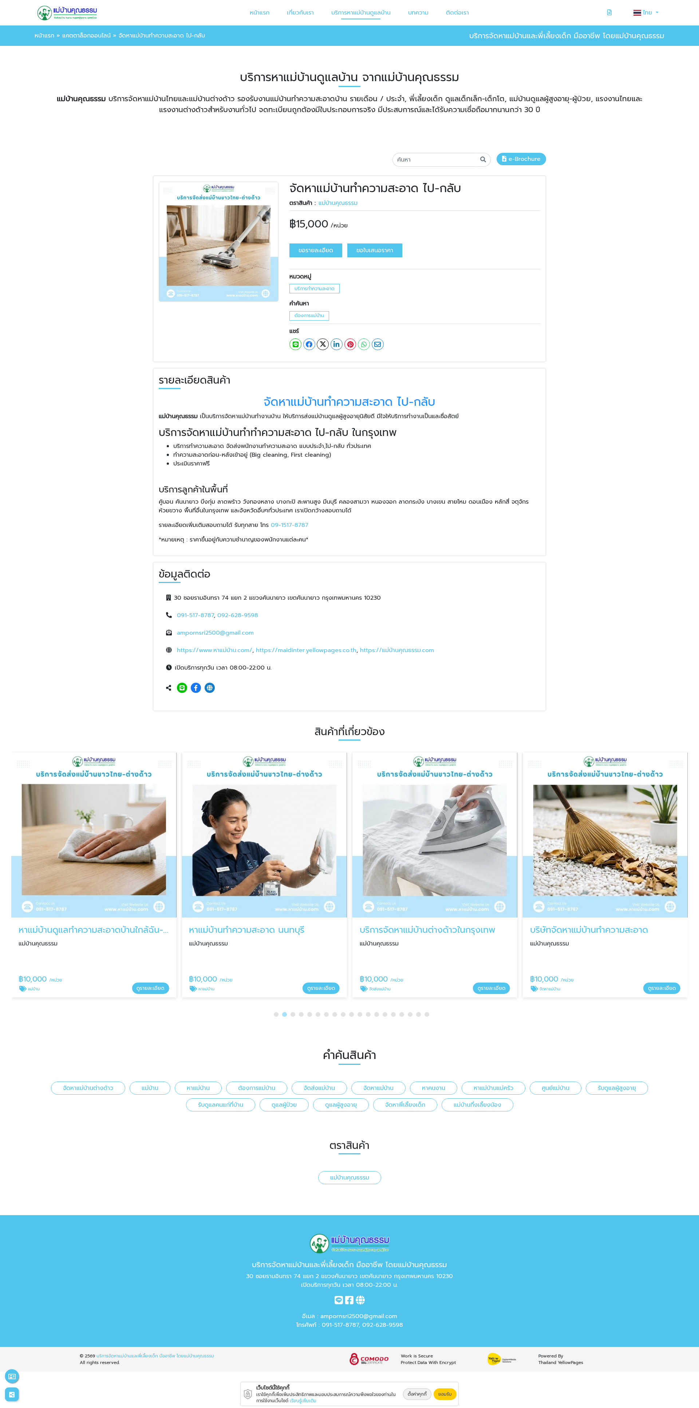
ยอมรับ (445, 1394)
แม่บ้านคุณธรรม (338, 203)
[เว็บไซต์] (210, 688)
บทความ (418, 12)
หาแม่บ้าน (198, 1088)
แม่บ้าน (150, 1088)
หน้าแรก (259, 12)
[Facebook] (196, 688)
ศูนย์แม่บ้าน (555, 1088)
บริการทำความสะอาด (315, 288)
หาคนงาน (433, 1088)
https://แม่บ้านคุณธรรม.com (397, 650)
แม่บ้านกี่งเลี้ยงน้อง (477, 1104)
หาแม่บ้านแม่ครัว (493, 1088)
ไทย (648, 12)
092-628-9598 (237, 615)
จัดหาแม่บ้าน (378, 1088)
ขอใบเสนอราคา (374, 250)
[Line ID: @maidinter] (182, 688)
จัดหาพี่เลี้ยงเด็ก (405, 1104)
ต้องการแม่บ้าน (309, 315)
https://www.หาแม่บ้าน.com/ (214, 650)
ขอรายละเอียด (316, 250)
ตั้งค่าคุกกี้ (417, 1394)
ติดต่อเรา (457, 12)
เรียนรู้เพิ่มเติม (303, 1400)
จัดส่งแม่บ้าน (319, 1088)
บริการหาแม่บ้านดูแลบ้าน (361, 12)
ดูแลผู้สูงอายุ (341, 1104)
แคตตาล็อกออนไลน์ (86, 35)
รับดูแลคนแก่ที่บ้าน (220, 1104)
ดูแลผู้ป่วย (284, 1104)
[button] (276, 1014)
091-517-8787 (195, 615)
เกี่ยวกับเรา (300, 12)
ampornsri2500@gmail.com (215, 632)
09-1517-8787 (289, 525)
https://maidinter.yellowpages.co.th (306, 650)
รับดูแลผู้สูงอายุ (617, 1088)
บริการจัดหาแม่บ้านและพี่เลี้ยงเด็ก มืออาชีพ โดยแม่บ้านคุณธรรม (155, 1356)
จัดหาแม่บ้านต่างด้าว (88, 1088)
